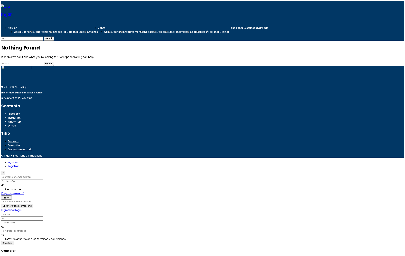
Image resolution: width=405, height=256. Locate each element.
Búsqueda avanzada (255, 28)
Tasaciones (236, 28)
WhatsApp (14, 121)
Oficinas (93, 32)
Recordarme (13, 189)
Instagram (14, 118)
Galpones (72, 32)
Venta (101, 28)
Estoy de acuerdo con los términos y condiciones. (35, 239)
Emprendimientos (180, 32)
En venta (13, 141)
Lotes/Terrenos (209, 32)
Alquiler (12, 28)
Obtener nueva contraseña (17, 205)
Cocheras (28, 32)
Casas (18, 32)
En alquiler (14, 145)
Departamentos (44, 32)
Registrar (13, 166)
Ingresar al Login (11, 210)
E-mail (12, 125)
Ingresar (13, 162)
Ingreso (6, 197)
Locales (83, 32)
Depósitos (60, 32)
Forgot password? (12, 193)
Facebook (14, 114)
